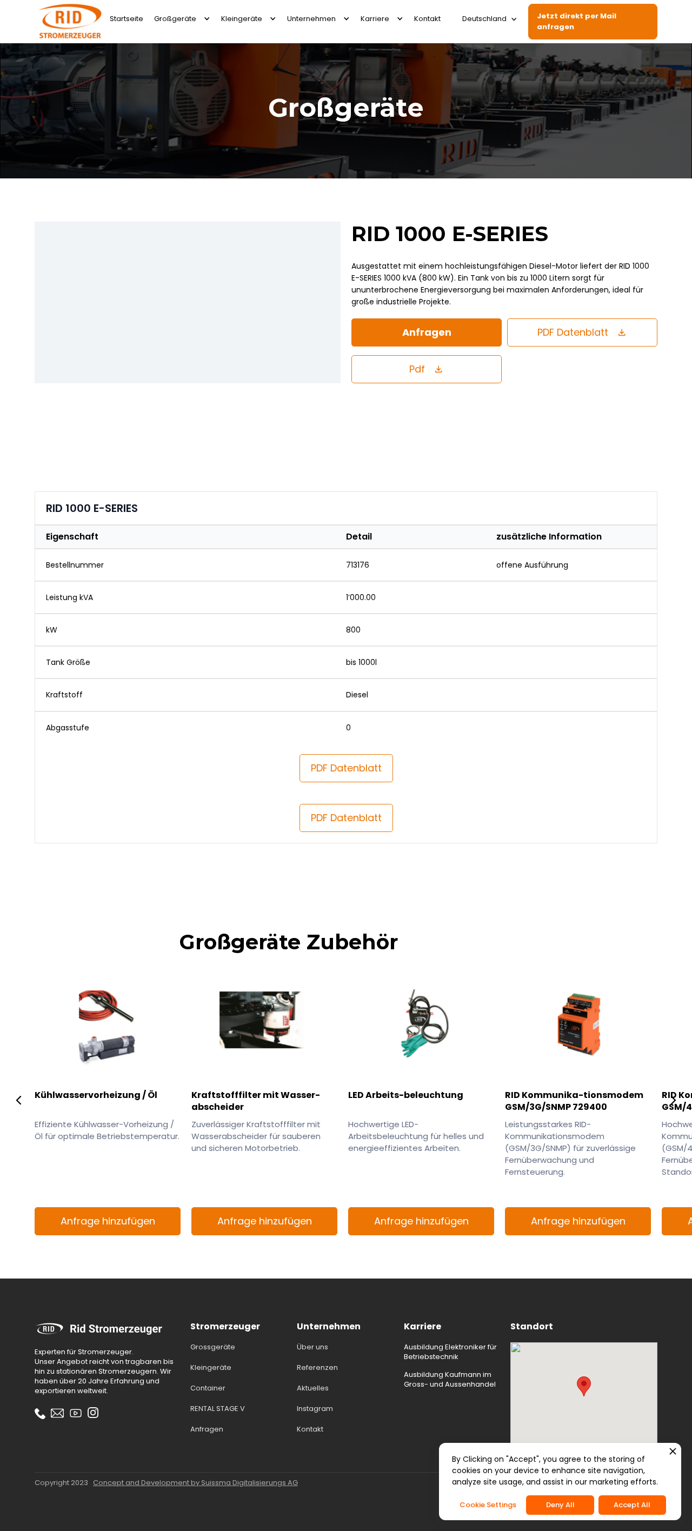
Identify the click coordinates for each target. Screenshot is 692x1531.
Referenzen (317, 1368)
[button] (182, 19)
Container (207, 1388)
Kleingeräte (241, 19)
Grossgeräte (212, 1347)
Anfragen (426, 332)
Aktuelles (313, 1388)
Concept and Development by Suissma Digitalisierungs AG (195, 1482)
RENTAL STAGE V (217, 1409)
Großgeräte (175, 19)
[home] (69, 21)
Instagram (315, 1409)
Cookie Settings (488, 1505)
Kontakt (427, 19)
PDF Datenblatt (346, 768)
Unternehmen (311, 19)
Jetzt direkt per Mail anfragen (576, 21)
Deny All (560, 1505)
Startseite (126, 19)
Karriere (375, 19)
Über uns (312, 1347)
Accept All (632, 1505)
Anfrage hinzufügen (108, 1221)
